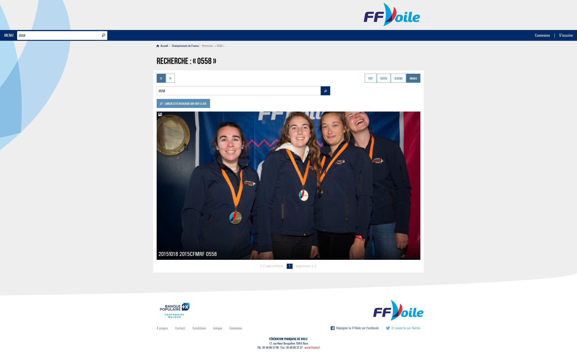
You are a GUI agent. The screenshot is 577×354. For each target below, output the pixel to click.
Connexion (542, 35)
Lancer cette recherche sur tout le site (185, 104)
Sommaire (235, 328)
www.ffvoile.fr (312, 347)
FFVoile (392, 14)
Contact (180, 328)
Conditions (199, 328)
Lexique (217, 328)
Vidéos (383, 78)
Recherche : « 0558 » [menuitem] (213, 46)
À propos (162, 328)
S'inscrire (566, 35)
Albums (398, 78)
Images (413, 78)
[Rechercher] (103, 35)
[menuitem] (163, 46)
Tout (370, 78)
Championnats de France (185, 46)
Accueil (164, 46)
